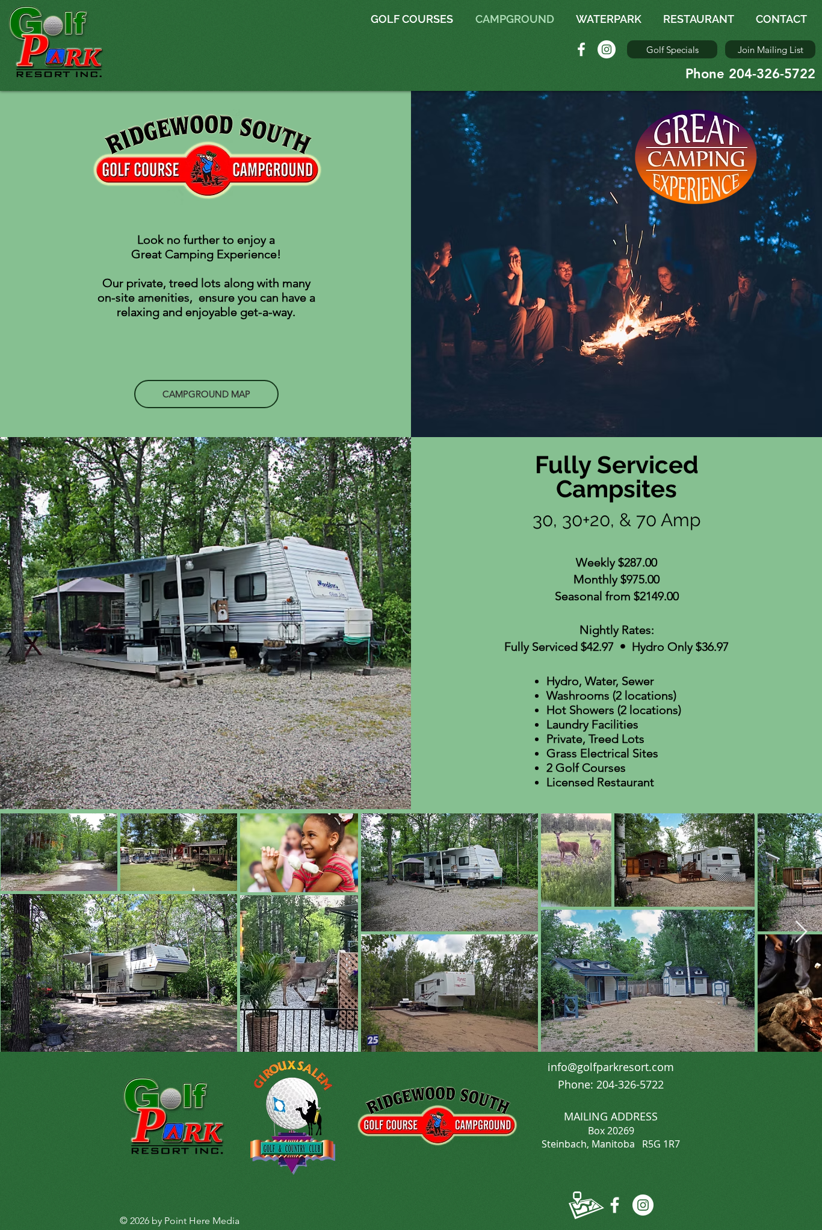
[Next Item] (801, 932)
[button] (770, 49)
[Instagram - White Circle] (607, 49)
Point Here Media (201, 1220)
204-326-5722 (630, 1084)
